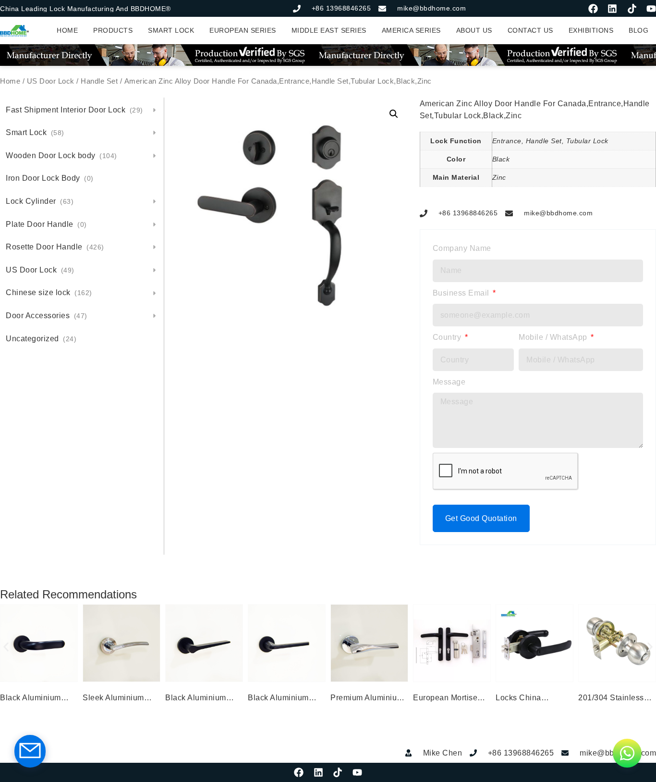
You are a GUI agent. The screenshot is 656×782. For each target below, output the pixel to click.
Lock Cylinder (39, 201)
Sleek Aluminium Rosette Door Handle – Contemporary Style (121, 699)
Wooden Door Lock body (61, 155)
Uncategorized (41, 339)
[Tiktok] (632, 8)
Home (10, 81)
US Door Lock (50, 81)
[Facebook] (593, 8)
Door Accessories (46, 315)
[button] (393, 114)
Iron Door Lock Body (50, 178)
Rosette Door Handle (55, 247)
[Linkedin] (612, 8)
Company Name (462, 248)
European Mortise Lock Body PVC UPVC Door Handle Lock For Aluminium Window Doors (449, 699)
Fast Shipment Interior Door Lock (74, 110)
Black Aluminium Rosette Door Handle (38, 699)
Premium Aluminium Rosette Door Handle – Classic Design (368, 699)
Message (449, 382)
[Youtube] (651, 8)
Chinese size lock (49, 292)
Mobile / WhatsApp (554, 337)
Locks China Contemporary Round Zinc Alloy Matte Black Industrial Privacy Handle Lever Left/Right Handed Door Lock (534, 699)
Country (448, 337)
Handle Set (99, 81)
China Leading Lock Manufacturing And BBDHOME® (85, 8)
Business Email (462, 293)
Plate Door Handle (46, 224)
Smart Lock (35, 132)
